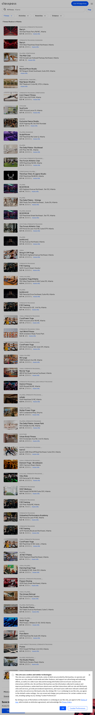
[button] (89, 675)
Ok (63, 708)
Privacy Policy (67, 702)
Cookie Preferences (77, 708)
